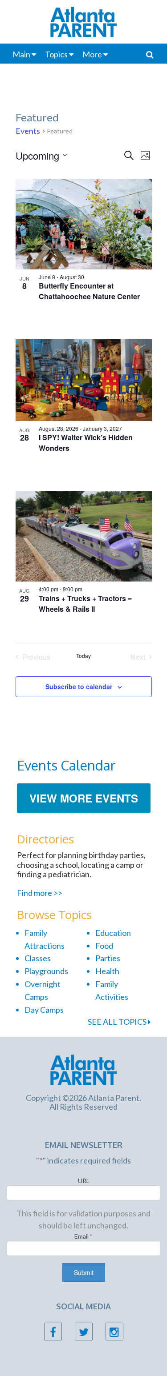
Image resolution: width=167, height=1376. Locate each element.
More (92, 54)
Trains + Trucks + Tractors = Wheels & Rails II (85, 603)
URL (84, 1180)
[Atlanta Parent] (83, 1069)
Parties (107, 958)
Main (21, 54)
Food (104, 946)
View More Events (83, 798)
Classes (37, 958)
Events (28, 131)
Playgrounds (46, 971)
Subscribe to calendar (78, 686)
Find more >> (39, 893)
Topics (56, 54)
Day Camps (44, 1010)
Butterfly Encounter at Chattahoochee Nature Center (89, 291)
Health (107, 971)
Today (83, 655)
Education (113, 933)
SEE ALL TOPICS (118, 1022)
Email (83, 1236)
